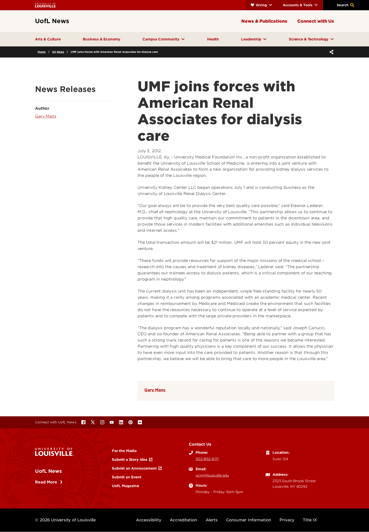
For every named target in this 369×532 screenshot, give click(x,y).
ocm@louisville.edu (212, 475)
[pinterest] (130, 422)
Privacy (287, 520)
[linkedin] (121, 422)
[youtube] (112, 422)
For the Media (124, 451)
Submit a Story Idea (129, 459)
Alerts (212, 520)
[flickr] (140, 422)
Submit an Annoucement (134, 468)
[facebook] (83, 422)
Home (41, 51)
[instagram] (102, 422)
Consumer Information (248, 520)
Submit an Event (126, 477)
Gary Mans (154, 390)
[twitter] (93, 422)
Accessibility (148, 520)
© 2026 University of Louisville (65, 520)
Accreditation (183, 520)
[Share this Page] (330, 52)
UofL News (48, 471)
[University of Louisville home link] (45, 5)
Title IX (310, 520)
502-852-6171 (207, 459)
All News (58, 51)
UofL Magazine (125, 486)
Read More (46, 482)
